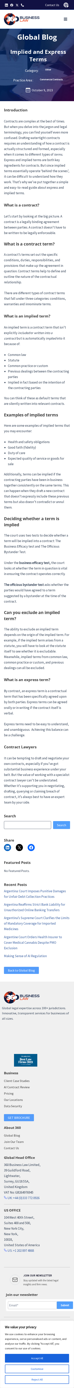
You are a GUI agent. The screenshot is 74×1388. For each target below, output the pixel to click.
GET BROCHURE (19, 1118)
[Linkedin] (6, 5)
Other (48, 69)
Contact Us (52, 5)
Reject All (37, 1379)
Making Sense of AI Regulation (25, 956)
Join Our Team (14, 1142)
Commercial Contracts (51, 79)
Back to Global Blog (21, 970)
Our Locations (13, 1100)
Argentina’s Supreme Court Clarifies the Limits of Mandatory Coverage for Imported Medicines (36, 923)
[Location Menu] (66, 5)
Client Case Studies (17, 1081)
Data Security (13, 1106)
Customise (37, 1369)
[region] (37, 1354)
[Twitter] (17, 5)
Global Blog (37, 37)
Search (61, 825)
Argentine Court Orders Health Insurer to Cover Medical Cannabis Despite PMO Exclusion (33, 942)
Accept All (37, 1358)
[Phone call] (22, 5)
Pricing (9, 1093)
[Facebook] (11, 5)
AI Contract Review (17, 1087)
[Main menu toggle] (65, 19)
